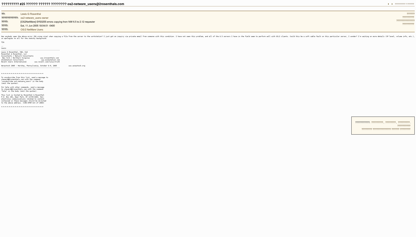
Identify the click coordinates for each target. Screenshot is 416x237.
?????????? (403, 125)
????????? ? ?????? (404, 3)
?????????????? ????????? (405, 22)
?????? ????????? (408, 15)
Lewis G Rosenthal (31, 13)
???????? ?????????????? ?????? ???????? (386, 129)
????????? (377, 122)
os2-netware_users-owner (34, 17)
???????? (390, 122)
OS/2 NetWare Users (32, 29)
